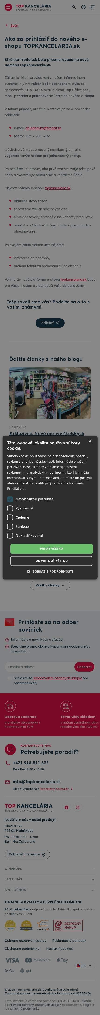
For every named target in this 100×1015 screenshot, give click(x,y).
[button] (50, 571)
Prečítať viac (16, 488)
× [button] (90, 441)
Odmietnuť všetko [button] (52, 561)
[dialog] (50, 507)
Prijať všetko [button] (51, 548)
